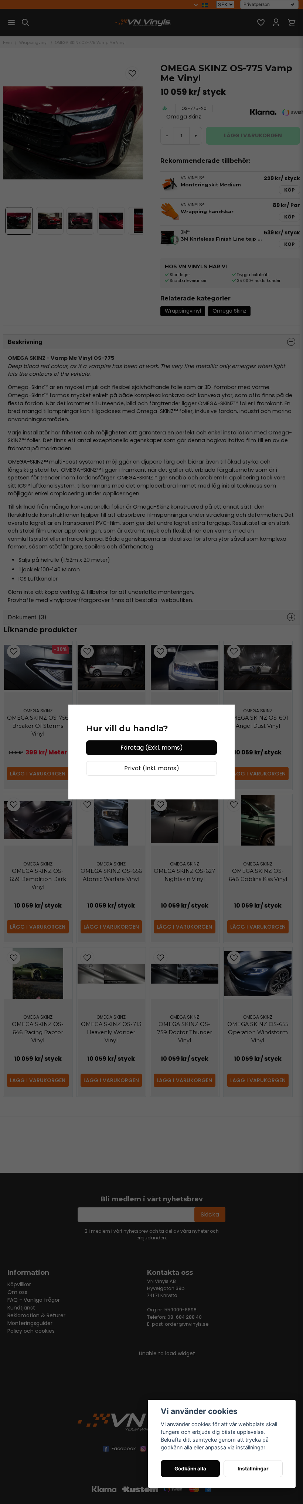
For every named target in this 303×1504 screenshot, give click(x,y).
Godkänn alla (190, 1469)
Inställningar (253, 1469)
